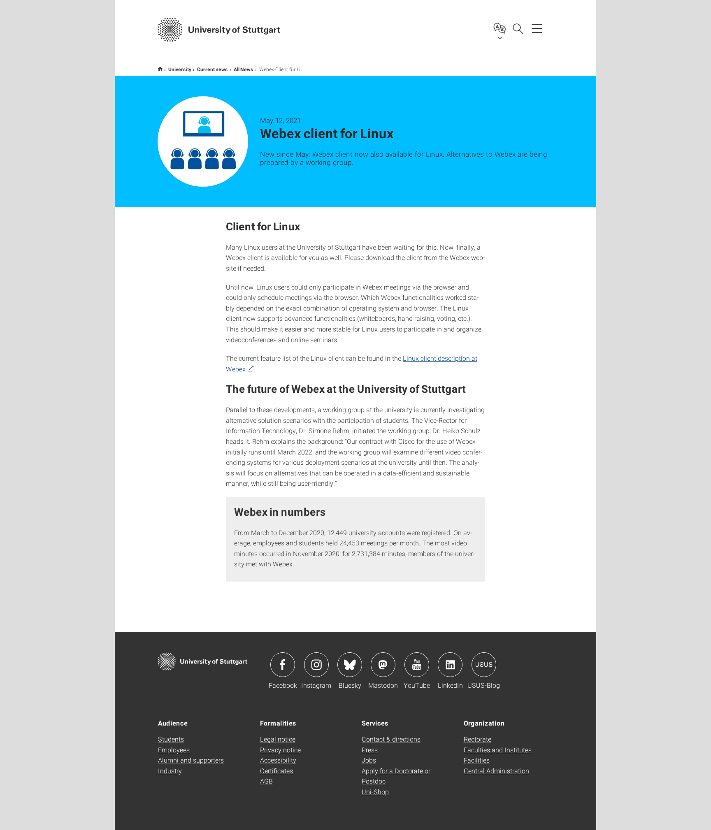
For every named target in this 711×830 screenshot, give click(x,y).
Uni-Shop (375, 791)
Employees (174, 749)
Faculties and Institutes (498, 749)
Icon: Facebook (282, 664)
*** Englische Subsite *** (160, 69)
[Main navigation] (537, 28)
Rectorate (477, 739)
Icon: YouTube (416, 664)
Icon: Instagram (316, 664)
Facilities (477, 760)
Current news (212, 69)
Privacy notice (280, 749)
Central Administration (496, 770)
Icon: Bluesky (349, 664)
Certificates (276, 770)
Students (171, 739)
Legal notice (277, 739)
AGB (266, 781)
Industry (170, 770)
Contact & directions (391, 739)
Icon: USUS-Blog (484, 664)
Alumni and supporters (191, 760)
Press (370, 749)
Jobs (369, 760)
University (179, 69)
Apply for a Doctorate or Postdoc (396, 776)
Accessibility (278, 760)
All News (243, 69)
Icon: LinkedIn (450, 664)
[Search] (517, 28)
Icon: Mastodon (383, 664)
